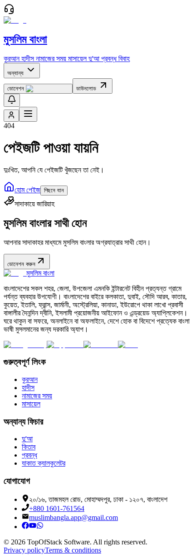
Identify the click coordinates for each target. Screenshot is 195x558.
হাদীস (27, 58)
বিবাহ (124, 58)
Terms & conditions (73, 550)
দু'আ (93, 58)
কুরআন (12, 58)
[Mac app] (128, 344)
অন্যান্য (15, 73)
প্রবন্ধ (109, 58)
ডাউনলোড (87, 88)
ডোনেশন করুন (21, 264)
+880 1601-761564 (56, 508)
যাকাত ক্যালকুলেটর (43, 463)
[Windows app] (100, 344)
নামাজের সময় (51, 58)
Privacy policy (24, 550)
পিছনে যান (54, 190)
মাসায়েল (77, 58)
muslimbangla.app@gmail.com (73, 517)
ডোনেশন (15, 88)
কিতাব (28, 447)
